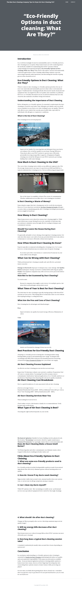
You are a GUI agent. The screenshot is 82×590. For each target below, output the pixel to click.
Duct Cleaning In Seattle (33, 360)
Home (67, 2)
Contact (73, 2)
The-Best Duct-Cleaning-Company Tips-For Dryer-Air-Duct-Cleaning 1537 (30, 2)
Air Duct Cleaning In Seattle (49, 207)
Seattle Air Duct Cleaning (33, 557)
